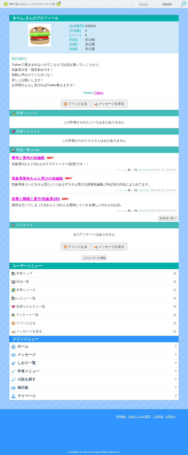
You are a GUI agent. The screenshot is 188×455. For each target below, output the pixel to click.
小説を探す (26, 379)
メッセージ (26, 354)
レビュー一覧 (26, 298)
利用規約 (121, 416)
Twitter (98, 92)
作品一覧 (22, 281)
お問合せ (170, 416)
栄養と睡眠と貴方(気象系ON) (36, 199)
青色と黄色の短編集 (28, 158)
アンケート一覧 (27, 315)
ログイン (143, 4)
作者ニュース (26, 290)
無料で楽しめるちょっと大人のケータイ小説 (32, 4)
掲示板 (22, 387)
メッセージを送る (111, 103)
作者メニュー (28, 371)
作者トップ (24, 273)
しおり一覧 (26, 363)
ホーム (22, 346)
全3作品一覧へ (168, 218)
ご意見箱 (158, 416)
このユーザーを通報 (94, 257)
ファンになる (77, 103)
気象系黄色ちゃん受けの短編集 (37, 178)
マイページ (26, 396)
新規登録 (167, 4)
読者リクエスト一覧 (30, 306)
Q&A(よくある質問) (139, 416)
